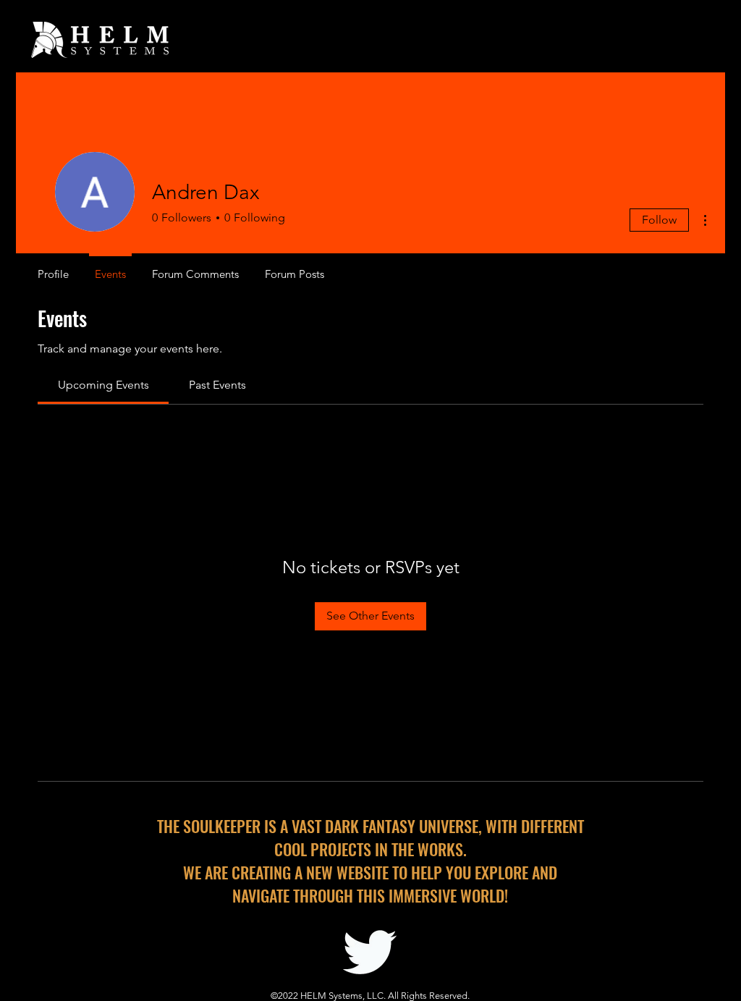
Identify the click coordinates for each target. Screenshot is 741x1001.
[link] (103, 385)
